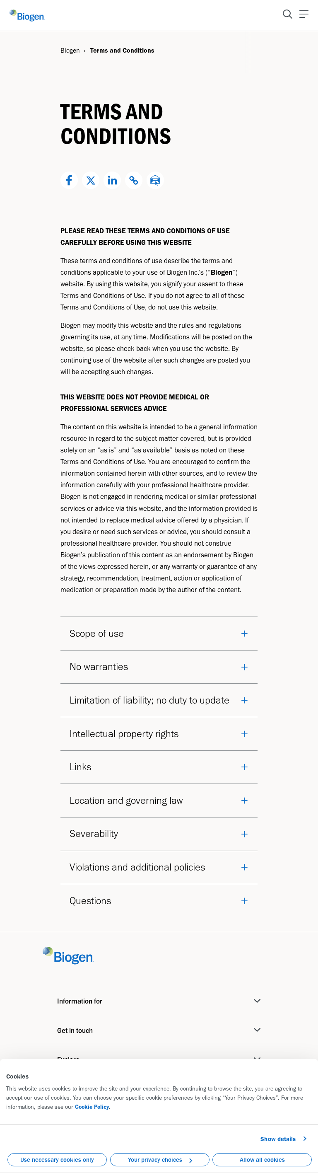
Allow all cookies (262, 1159)
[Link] (68, 955)
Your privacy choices (155, 1159)
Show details (278, 1139)
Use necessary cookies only (57, 1159)
